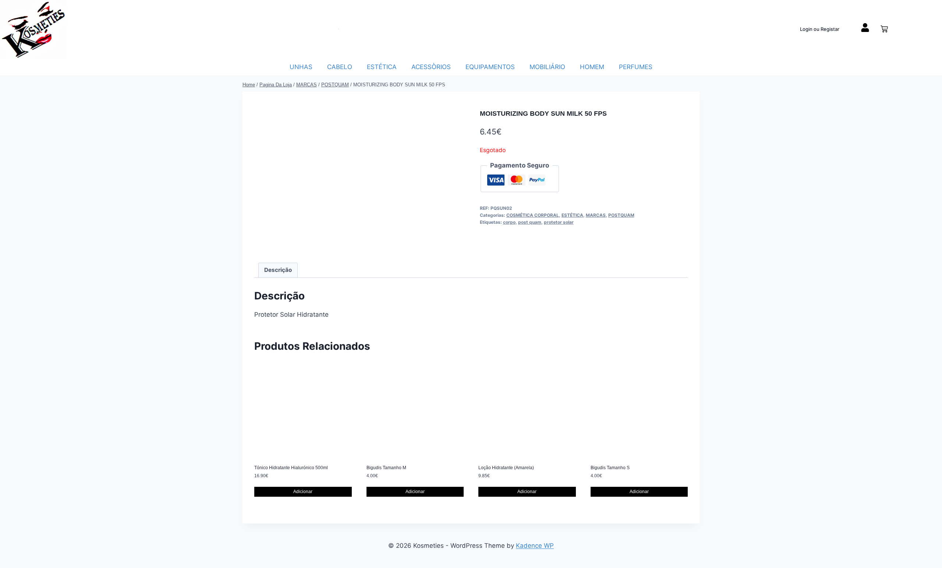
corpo (509, 222)
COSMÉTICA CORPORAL (532, 215)
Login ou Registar (819, 29)
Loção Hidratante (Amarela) (506, 467)
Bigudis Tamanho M (386, 467)
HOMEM (592, 67)
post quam (529, 222)
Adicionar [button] (302, 491)
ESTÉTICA (382, 67)
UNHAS (301, 67)
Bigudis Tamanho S (610, 467)
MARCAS (596, 215)
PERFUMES (635, 67)
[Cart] (884, 29)
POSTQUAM (621, 215)
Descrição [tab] (278, 269)
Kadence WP (535, 545)
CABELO (339, 67)
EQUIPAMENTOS (490, 67)
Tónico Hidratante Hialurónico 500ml (291, 467)
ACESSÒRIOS (431, 67)
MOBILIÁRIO (547, 67)
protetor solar (559, 222)
